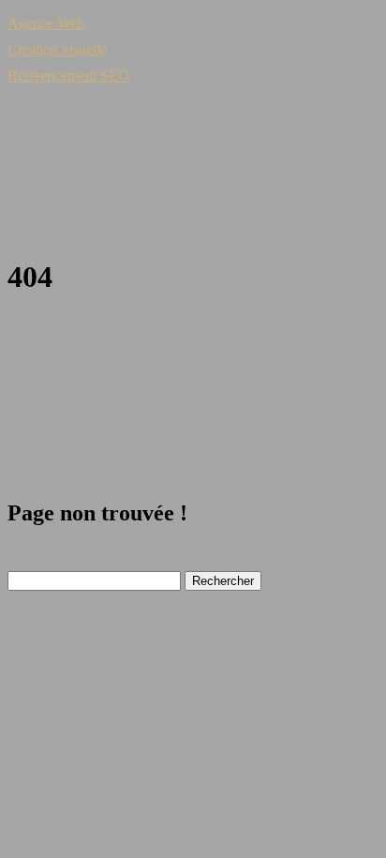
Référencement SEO (68, 75)
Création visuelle (57, 49)
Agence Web (45, 23)
